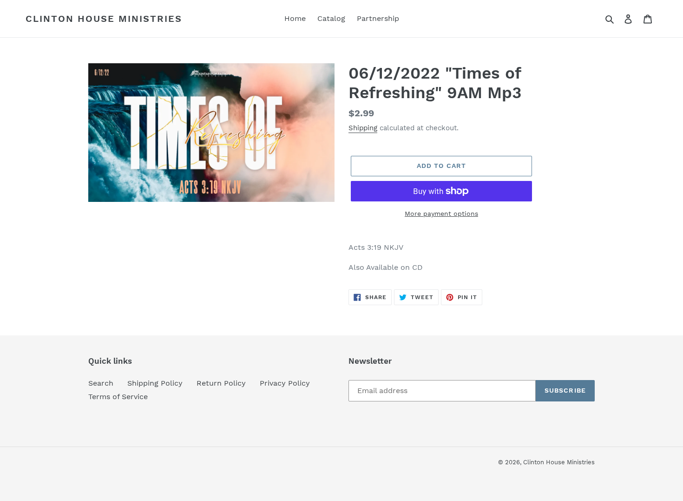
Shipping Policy (155, 383)
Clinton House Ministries (104, 18)
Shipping (362, 128)
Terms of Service (118, 396)
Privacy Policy (285, 383)
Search (100, 383)
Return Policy (221, 383)
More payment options (441, 213)
